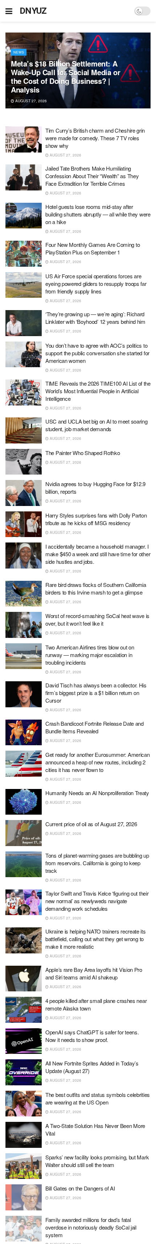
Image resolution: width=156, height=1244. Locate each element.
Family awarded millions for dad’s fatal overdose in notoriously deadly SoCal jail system (90, 1227)
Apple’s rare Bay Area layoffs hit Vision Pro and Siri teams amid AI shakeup (93, 973)
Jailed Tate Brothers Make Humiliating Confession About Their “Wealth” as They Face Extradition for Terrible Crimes (92, 175)
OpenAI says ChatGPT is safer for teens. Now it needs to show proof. (92, 1035)
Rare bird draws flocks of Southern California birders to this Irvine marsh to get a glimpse (95, 588)
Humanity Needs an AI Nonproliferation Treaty (97, 793)
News (18, 52)
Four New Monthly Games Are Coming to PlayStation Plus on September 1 (92, 248)
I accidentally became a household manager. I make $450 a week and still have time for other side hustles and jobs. (97, 553)
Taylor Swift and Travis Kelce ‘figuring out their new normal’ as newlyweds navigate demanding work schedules (96, 900)
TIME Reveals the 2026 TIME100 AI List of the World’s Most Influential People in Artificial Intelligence (98, 390)
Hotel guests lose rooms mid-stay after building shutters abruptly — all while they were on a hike (98, 214)
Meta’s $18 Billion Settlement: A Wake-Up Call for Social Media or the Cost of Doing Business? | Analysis (65, 76)
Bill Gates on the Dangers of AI (80, 1188)
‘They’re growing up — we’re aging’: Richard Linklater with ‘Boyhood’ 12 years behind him (95, 317)
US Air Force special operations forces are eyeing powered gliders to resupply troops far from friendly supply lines (96, 283)
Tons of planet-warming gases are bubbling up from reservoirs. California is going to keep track (97, 863)
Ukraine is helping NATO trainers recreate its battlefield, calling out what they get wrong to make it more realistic (95, 938)
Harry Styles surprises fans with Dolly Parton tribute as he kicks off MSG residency (96, 519)
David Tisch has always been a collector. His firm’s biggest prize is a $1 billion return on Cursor (96, 692)
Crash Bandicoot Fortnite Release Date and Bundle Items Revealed (94, 727)
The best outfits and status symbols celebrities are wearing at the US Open (97, 1098)
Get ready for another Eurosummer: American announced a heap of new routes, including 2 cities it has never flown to (97, 762)
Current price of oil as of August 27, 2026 (91, 824)
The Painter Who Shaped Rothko (82, 452)
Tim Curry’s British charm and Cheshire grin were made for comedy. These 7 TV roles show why (95, 137)
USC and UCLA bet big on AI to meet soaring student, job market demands (96, 425)
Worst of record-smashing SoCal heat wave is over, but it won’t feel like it (97, 619)
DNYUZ (33, 11)
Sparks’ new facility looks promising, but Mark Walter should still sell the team (97, 1160)
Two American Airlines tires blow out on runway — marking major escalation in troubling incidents (89, 654)
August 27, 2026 (30, 100)
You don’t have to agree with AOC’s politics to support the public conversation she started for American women (97, 353)
